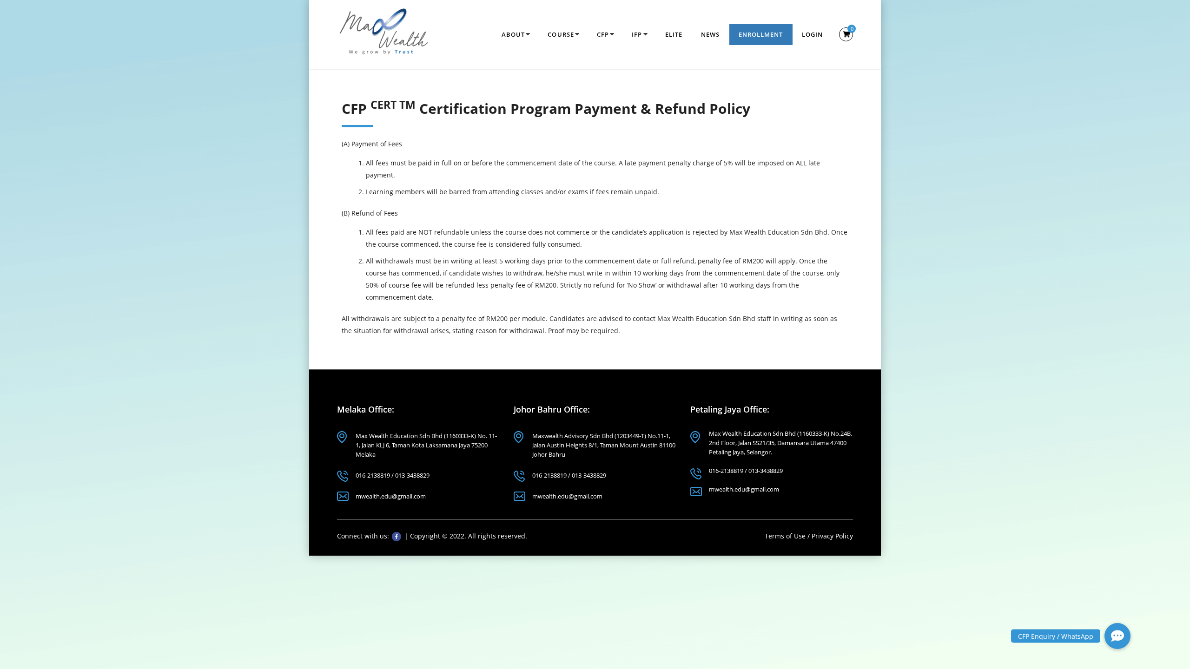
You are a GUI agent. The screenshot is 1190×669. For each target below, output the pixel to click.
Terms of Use (786, 535)
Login (812, 34)
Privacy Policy (832, 535)
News (710, 34)
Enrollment (761, 34)
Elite (674, 34)
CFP (603, 34)
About (513, 34)
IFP (637, 34)
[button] (1117, 636)
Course (561, 34)
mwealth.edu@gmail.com (391, 496)
